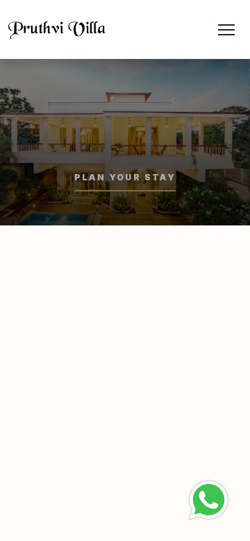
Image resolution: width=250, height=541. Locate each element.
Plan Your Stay (125, 177)
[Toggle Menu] (226, 29)
